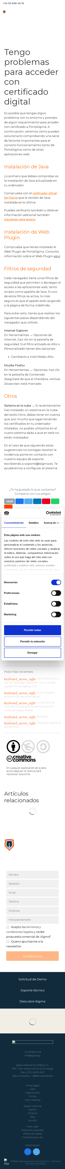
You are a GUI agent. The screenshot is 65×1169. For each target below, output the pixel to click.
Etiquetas (41, 716)
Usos (32, 1089)
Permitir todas (32, 630)
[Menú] (42, 12)
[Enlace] (11, 12)
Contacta (32, 1113)
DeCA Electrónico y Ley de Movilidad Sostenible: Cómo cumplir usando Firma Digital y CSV (31, 682)
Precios (32, 1096)
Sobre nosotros (32, 1099)
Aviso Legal (32, 1126)
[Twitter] (36, 1151)
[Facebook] (27, 1151)
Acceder (32, 1120)
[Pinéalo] (46, 501)
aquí (57, 256)
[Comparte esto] (19, 501)
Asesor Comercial (33, 1106)
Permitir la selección (32, 641)
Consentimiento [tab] (13, 522)
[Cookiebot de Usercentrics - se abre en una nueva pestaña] (46, 513)
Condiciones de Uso (32, 1137)
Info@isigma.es (32, 1055)
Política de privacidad (32, 1130)
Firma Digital (32, 1085)
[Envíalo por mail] (9, 501)
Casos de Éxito (32, 1092)
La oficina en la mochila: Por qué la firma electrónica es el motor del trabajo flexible (29, 706)
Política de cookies (32, 1133)
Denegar (32, 652)
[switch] (56, 593)
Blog (32, 1116)
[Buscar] (58, 3)
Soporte (32, 1109)
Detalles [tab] (33, 522)
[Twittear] (28, 501)
